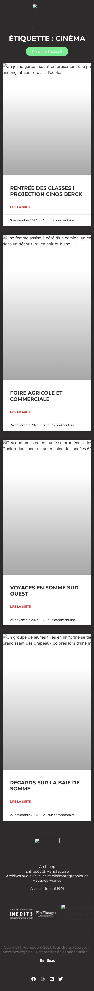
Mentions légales (18, 952)
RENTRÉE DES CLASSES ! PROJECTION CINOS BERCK (46, 191)
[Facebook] (33, 978)
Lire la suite (20, 207)
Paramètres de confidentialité (62, 952)
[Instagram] (42, 978)
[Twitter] (60, 978)
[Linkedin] (51, 978)
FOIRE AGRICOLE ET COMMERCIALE (36, 396)
